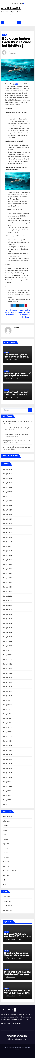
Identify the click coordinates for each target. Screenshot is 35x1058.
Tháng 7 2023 (7, 618)
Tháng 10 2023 (7, 605)
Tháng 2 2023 (7, 641)
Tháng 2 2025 (7, 532)
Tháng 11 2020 (7, 732)
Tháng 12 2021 (7, 700)
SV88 (16, 84)
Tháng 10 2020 (7, 736)
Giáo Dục (6, 839)
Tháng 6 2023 (7, 623)
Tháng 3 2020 (7, 768)
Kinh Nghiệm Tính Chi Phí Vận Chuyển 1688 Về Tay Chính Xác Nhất (17, 992)
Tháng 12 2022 (7, 650)
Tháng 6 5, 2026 (10, 977)
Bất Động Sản (7, 816)
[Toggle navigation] (19, 22)
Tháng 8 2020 (7, 745)
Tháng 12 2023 (7, 596)
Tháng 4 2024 (7, 578)
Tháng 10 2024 (7, 551)
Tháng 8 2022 (7, 664)
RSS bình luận (7, 905)
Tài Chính (6, 862)
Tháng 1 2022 (7, 695)
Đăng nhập (6, 896)
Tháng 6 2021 (7, 718)
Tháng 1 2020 (7, 777)
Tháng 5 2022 (7, 677)
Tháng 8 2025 (7, 505)
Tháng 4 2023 (7, 632)
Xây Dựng (6, 875)
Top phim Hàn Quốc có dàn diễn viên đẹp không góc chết (16, 356)
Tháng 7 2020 (7, 750)
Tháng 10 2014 (7, 804)
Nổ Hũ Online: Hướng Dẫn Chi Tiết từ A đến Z (11, 312)
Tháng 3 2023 (7, 637)
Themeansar (17, 1049)
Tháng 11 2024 (7, 546)
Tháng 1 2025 (7, 537)
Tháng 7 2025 (7, 510)
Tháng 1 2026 (7, 487)
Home (17, 1054)
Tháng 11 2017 (7, 791)
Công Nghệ (6, 821)
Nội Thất (5, 848)
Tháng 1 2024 (7, 591)
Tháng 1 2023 (7, 646)
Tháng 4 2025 (7, 523)
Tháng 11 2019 (7, 782)
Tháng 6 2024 (7, 569)
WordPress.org (7, 910)
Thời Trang (6, 866)
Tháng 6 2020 (7, 754)
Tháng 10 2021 (7, 709)
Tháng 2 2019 (7, 786)
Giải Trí (4, 34)
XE (4, 880)
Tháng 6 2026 (7, 469)
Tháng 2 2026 (7, 483)
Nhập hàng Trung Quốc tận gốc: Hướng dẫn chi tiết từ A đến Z (16, 955)
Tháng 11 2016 (7, 795)
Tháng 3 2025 (7, 528)
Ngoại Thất (6, 844)
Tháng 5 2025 (7, 519)
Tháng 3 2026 (7, 478)
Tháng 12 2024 (7, 541)
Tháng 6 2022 (7, 673)
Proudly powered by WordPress (12, 1047)
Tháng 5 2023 (7, 628)
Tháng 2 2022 (7, 691)
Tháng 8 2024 (7, 560)
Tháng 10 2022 (7, 659)
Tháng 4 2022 (7, 682)
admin (12, 51)
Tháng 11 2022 (7, 655)
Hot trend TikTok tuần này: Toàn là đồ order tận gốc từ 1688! (16, 936)
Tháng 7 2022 (7, 668)
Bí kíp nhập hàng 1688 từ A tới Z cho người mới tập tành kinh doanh (17, 974)
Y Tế (4, 884)
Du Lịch (5, 830)
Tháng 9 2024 (7, 555)
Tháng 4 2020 (7, 763)
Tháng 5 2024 (7, 573)
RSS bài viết (7, 901)
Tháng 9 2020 (7, 741)
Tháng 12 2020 (7, 727)
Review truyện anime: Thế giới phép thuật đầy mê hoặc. (17, 375)
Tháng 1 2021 (7, 723)
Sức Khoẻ (6, 857)
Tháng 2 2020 (7, 772)
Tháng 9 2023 (7, 609)
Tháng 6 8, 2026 (10, 939)
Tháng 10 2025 (7, 496)
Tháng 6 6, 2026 (10, 958)
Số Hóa (5, 853)
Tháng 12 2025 (7, 492)
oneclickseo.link (11, 8)
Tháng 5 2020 (7, 759)
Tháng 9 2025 (7, 501)
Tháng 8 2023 (7, 614)
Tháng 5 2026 (7, 474)
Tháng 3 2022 (7, 686)
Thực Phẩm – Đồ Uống (10, 871)
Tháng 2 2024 (7, 587)
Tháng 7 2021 (7, 714)
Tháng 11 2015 (7, 800)
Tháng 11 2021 (7, 705)
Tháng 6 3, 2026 (10, 996)
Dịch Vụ (5, 825)
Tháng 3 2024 (7, 582)
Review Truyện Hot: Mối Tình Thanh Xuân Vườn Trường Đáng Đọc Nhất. (16, 394)
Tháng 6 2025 (7, 514)
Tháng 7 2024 (7, 564)
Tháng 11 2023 (7, 600)
